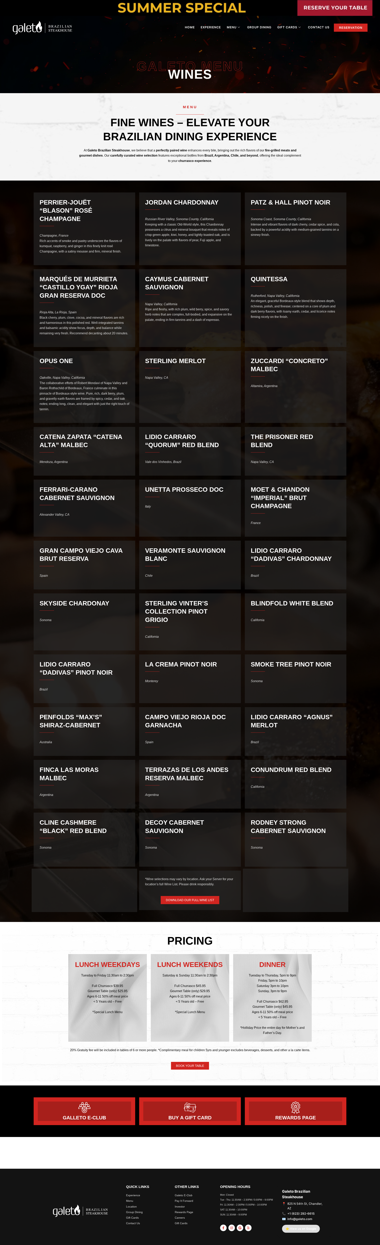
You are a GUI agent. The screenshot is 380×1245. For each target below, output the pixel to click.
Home (190, 27)
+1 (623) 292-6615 (301, 1213)
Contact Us (319, 27)
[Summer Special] (190, 8)
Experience (211, 27)
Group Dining (259, 27)
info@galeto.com (299, 1219)
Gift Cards (287, 27)
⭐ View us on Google (301, 1228)
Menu (232, 27)
